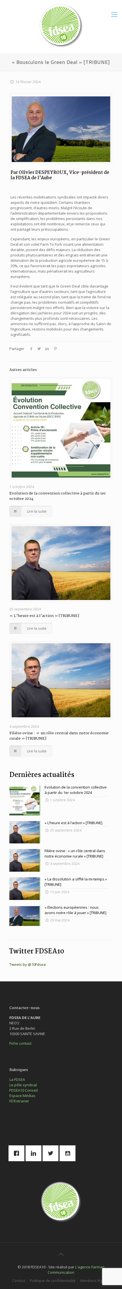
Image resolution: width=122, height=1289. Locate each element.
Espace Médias (22, 1095)
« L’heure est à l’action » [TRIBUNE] (44, 616)
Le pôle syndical (23, 1084)
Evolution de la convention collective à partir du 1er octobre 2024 (57, 496)
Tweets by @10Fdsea (27, 964)
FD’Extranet (19, 1101)
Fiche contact (20, 1043)
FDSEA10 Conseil (23, 1090)
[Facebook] (17, 1153)
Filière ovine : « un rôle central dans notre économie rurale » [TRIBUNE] (59, 736)
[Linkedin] (34, 1153)
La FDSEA (17, 1079)
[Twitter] (51, 1153)
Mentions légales (95, 1280)
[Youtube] (68, 1153)
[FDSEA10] (61, 25)
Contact (18, 1280)
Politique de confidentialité (53, 1280)
